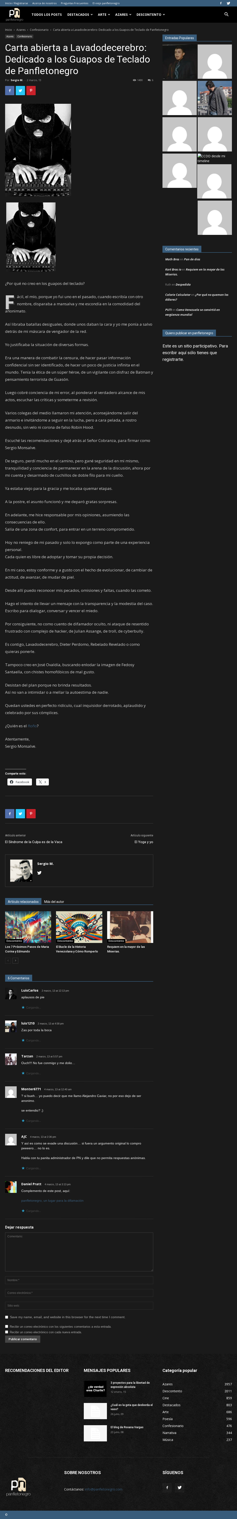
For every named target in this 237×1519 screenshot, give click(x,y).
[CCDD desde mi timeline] (215, 158)
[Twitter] (228, 3)
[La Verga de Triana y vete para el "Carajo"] (215, 98)
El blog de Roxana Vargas (127, 1427)
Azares (121, 14)
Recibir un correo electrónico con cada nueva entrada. (46, 1332)
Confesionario (39, 30)
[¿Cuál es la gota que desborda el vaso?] (95, 1411)
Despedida (183, 284)
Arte (102, 14)
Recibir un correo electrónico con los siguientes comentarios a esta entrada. (61, 1326)
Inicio (8, 30)
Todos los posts (46, 14)
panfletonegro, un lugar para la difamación (52, 1200)
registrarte (172, 359)
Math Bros (172, 259)
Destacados (78, 14)
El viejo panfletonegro (106, 3)
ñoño (32, 725)
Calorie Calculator (177, 295)
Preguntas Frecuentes (74, 3)
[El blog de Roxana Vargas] (95, 1433)
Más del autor (54, 902)
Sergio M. (17, 80)
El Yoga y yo (144, 842)
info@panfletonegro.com (103, 1489)
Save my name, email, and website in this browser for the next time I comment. (67, 1317)
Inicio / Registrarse (16, 3)
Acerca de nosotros (44, 3)
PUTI (168, 310)
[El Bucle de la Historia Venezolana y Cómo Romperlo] (79, 927)
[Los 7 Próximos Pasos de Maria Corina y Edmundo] (28, 927)
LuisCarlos (29, 990)
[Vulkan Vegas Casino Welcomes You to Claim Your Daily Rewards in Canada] (215, 135)
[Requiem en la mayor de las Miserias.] (130, 927)
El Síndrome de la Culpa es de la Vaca (33, 842)
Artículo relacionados (23, 902)
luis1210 (27, 1023)
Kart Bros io (173, 269)
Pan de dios (192, 259)
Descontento (149, 14)
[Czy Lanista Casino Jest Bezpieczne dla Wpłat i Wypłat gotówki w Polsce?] (215, 62)
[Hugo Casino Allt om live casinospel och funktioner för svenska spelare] (215, 218)
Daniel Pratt (31, 1184)
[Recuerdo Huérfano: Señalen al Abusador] (179, 62)
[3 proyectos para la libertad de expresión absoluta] (95, 1389)
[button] (226, 15)
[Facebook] (220, 3)
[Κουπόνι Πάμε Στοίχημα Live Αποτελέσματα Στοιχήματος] (179, 98)
